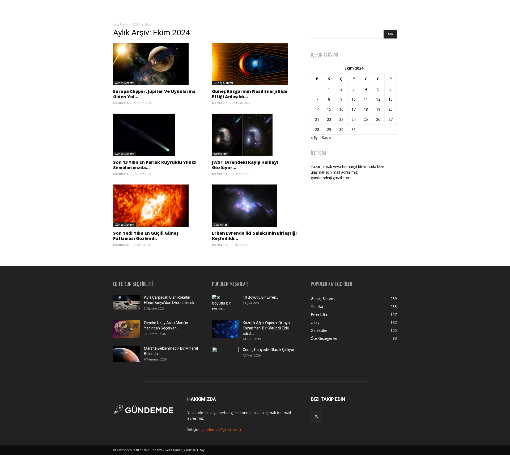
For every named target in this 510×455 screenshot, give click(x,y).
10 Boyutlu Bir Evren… (261, 297)
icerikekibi (121, 103)
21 (317, 119)
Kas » (326, 137)
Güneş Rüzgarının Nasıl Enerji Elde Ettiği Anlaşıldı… (249, 94)
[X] (316, 416)
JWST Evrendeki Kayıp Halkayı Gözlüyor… (245, 164)
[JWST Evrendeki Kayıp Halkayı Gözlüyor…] (255, 135)
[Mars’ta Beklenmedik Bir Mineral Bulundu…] (126, 354)
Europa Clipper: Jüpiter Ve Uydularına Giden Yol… (154, 94)
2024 (136, 24)
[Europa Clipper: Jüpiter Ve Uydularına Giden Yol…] (156, 64)
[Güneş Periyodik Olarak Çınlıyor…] (225, 356)
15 (329, 109)
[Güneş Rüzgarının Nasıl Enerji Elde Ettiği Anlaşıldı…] (255, 64)
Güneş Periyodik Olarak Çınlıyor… (269, 349)
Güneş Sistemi (124, 83)
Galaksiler (220, 224)
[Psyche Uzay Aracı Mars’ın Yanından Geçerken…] (126, 329)
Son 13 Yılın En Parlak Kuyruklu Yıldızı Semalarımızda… (155, 164)
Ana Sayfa (120, 24)
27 (390, 119)
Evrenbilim (220, 154)
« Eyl (314, 137)
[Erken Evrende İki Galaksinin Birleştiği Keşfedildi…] (255, 205)
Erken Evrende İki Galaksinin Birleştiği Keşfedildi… (254, 235)
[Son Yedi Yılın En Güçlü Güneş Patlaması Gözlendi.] (156, 205)
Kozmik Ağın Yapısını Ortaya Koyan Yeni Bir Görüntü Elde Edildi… (266, 328)
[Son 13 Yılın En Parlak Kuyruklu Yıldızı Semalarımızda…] (156, 135)
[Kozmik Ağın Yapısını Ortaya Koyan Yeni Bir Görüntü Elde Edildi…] (225, 329)
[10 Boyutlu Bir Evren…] (223, 304)
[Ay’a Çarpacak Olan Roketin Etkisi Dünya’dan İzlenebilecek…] (126, 302)
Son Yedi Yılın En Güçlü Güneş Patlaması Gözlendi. (145, 235)
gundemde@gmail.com (221, 429)
